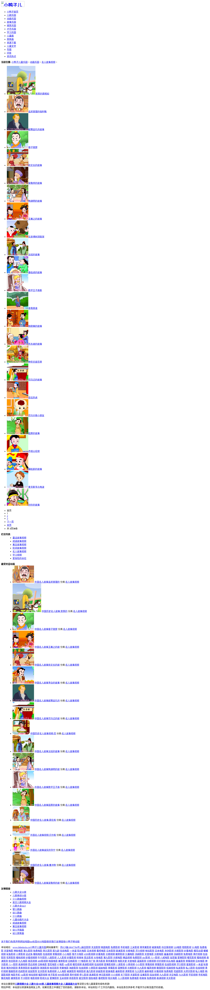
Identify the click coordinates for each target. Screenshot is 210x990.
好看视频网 (31, 957)
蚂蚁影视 (100, 971)
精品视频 (127, 957)
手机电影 (125, 947)
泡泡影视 (169, 951)
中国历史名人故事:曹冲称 (43, 865)
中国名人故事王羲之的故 (47, 647)
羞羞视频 (168, 954)
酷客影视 (13, 971)
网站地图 (24, 941)
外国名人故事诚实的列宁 (42, 850)
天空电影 (173, 975)
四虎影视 (22, 971)
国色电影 (93, 978)
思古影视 (88, 957)
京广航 (92, 961)
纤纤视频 (161, 961)
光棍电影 (130, 951)
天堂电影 (8, 951)
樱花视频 (77, 964)
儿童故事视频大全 (54, 984)
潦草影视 (129, 971)
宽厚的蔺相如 (42, 94)
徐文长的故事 (35, 165)
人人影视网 (123, 978)
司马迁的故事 (35, 380)
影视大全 (44, 978)
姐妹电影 (102, 968)
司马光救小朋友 (36, 415)
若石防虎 (32, 397)
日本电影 (159, 951)
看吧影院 (102, 978)
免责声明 (15, 941)
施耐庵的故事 (35, 326)
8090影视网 (63, 975)
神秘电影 (18, 951)
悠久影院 (47, 951)
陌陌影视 (186, 947)
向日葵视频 (167, 947)
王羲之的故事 (35, 219)
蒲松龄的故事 (35, 469)
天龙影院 (95, 947)
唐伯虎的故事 (35, 272)
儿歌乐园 (11, 15)
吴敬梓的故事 (35, 183)
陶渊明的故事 (35, 201)
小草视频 (130, 964)
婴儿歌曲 (17, 909)
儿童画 (10, 36)
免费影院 (137, 957)
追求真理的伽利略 (37, 111)
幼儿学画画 (18, 930)
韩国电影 (105, 947)
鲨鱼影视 (10, 954)
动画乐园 (11, 18)
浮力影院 (181, 964)
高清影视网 (88, 964)
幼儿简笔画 (18, 933)
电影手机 (15, 975)
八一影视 (155, 957)
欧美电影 (110, 971)
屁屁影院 (32, 971)
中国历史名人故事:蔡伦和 (43, 820)
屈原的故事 (34, 433)
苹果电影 (64, 968)
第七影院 (28, 951)
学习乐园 (11, 32)
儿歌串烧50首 (19, 895)
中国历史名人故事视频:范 (43, 733)
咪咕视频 (33, 975)
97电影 (60, 964)
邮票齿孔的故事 (36, 129)
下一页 (10, 522)
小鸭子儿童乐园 (20, 62)
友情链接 (60, 941)
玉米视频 (64, 978)
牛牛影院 (42, 957)
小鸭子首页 (12, 12)
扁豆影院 (86, 947)
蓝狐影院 (141, 961)
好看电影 (188, 951)
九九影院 (139, 971)
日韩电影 (42, 964)
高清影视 (93, 975)
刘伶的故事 (34, 505)
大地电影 (98, 957)
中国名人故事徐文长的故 (47, 665)
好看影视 (71, 957)
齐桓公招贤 (34, 451)
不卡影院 (25, 978)
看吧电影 (101, 951)
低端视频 (170, 968)
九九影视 (141, 968)
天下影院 (125, 975)
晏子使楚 (32, 147)
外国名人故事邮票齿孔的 (47, 700)
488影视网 (43, 961)
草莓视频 (57, 954)
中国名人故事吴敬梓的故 (47, 883)
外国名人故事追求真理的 (47, 582)
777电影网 (83, 961)
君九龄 (56, 951)
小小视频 (115, 975)
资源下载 (11, 42)
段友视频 (154, 975)
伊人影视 (84, 975)
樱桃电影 (37, 954)
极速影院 (34, 968)
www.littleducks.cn (21, 947)
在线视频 (47, 954)
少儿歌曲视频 (19, 899)
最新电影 (149, 971)
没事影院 (144, 975)
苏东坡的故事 (35, 344)
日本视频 (91, 951)
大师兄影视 (189, 971)
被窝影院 (71, 971)
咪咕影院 (149, 951)
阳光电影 (81, 951)
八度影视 (52, 957)
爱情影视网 (109, 964)
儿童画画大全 (70, 984)
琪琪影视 (44, 968)
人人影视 (61, 957)
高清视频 (22, 964)
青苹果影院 (111, 961)
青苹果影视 (145, 947)
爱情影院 (182, 957)
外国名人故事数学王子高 (47, 787)
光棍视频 (110, 954)
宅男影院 (10, 957)
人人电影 (61, 971)
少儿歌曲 (17, 916)
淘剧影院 (73, 968)
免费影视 (115, 947)
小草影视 (20, 954)
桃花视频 (32, 961)
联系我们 (51, 941)
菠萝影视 (122, 968)
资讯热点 (11, 56)
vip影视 (68, 964)
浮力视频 (140, 951)
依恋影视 (13, 961)
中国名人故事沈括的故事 (47, 751)
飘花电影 (5, 978)
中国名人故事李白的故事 (47, 683)
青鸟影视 (100, 961)
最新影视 (120, 971)
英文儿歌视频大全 (22, 902)
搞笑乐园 (11, 25)
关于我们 (5, 941)
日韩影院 (72, 961)
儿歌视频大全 (22, 984)
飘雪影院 (161, 968)
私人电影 (200, 971)
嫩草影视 (120, 954)
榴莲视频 (151, 968)
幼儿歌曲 (17, 912)
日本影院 (110, 951)
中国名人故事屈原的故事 (47, 805)
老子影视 (52, 975)
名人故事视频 (48, 62)
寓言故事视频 (19, 926)
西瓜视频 (32, 964)
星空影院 (83, 978)
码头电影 (170, 961)
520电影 (178, 947)
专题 (9, 49)
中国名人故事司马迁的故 (47, 718)
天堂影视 (134, 975)
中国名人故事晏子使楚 (46, 629)
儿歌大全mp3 (19, 906)
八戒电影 (164, 957)
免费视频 (52, 971)
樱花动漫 (198, 951)
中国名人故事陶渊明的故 (47, 769)
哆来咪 (80, 957)
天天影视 (170, 978)
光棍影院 (178, 951)
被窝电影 (156, 947)
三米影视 (134, 947)
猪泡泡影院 (12, 968)
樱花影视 (191, 957)
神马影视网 (104, 975)
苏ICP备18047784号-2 (71, 947)
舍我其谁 (32, 308)
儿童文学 (11, 46)
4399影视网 (89, 954)
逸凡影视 (90, 971)
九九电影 (22, 961)
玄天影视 (42, 971)
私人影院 (190, 968)
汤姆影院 (139, 954)
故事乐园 (11, 22)
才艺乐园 (11, 29)
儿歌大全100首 (36, 984)
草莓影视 (159, 964)
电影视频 (34, 978)
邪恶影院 (73, 978)
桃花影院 (54, 968)
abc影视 (146, 957)
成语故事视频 (19, 923)
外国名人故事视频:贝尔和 (43, 835)
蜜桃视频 (201, 957)
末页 (9, 525)
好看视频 (158, 971)
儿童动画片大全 (21, 919)
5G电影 (195, 947)
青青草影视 (24, 968)
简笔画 (10, 39)
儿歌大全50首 (19, 892)
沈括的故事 (34, 254)
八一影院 (13, 964)
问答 (9, 53)
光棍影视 (132, 968)
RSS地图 (42, 941)
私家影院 (180, 968)
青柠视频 (197, 954)
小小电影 (66, 954)
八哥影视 (120, 964)
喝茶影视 (81, 971)
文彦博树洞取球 (36, 237)
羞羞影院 (180, 961)
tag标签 (33, 941)
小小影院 (140, 964)
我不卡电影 (77, 954)
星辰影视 (190, 964)
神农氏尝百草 (35, 362)
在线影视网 (170, 964)
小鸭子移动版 (73, 941)
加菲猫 (173, 957)
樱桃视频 (20, 957)
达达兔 (29, 954)
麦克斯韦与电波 (36, 487)
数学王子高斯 (35, 290)
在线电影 (64, 951)
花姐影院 (178, 971)
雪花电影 (52, 964)
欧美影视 (120, 951)
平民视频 (193, 975)
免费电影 (37, 951)
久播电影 (129, 954)
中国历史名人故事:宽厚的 (54, 611)
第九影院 (108, 957)
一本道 (73, 951)
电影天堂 (122, 961)
